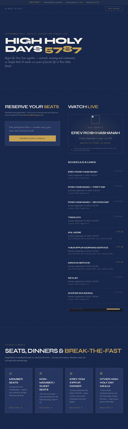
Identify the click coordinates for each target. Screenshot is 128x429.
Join (118, 232)
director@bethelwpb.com (34, 115)
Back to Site (15, 9)
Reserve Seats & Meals (32, 138)
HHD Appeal (114, 9)
